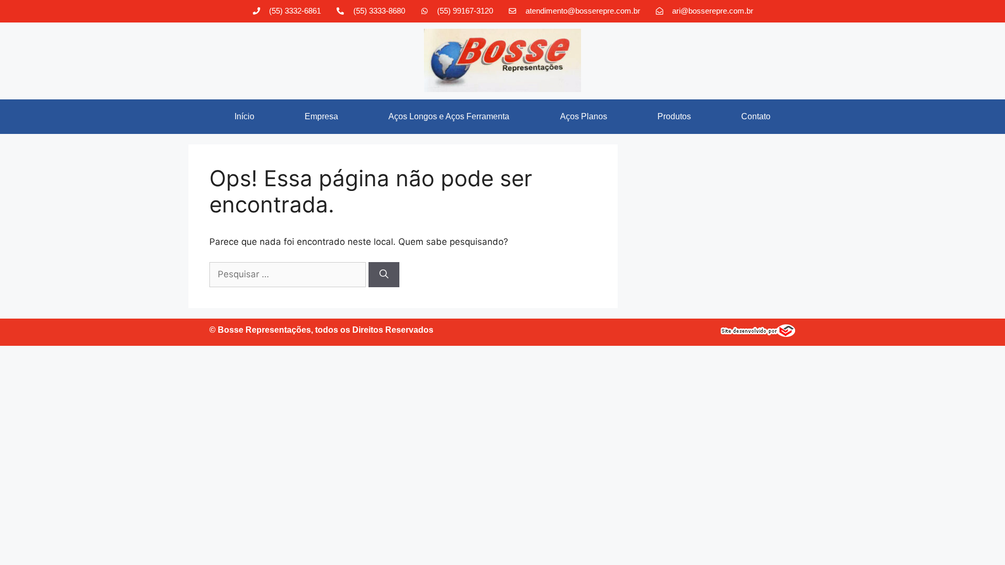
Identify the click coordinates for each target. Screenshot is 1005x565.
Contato (755, 116)
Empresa (321, 116)
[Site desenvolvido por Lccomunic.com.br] (758, 334)
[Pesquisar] (383, 274)
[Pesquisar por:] (288, 274)
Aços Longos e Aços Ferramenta (448, 116)
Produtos (674, 116)
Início (244, 116)
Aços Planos (583, 116)
